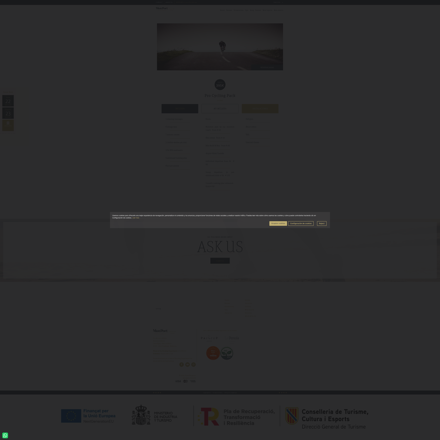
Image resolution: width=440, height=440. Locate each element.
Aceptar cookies (278, 223)
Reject (321, 223)
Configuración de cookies (301, 223)
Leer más (135, 218)
